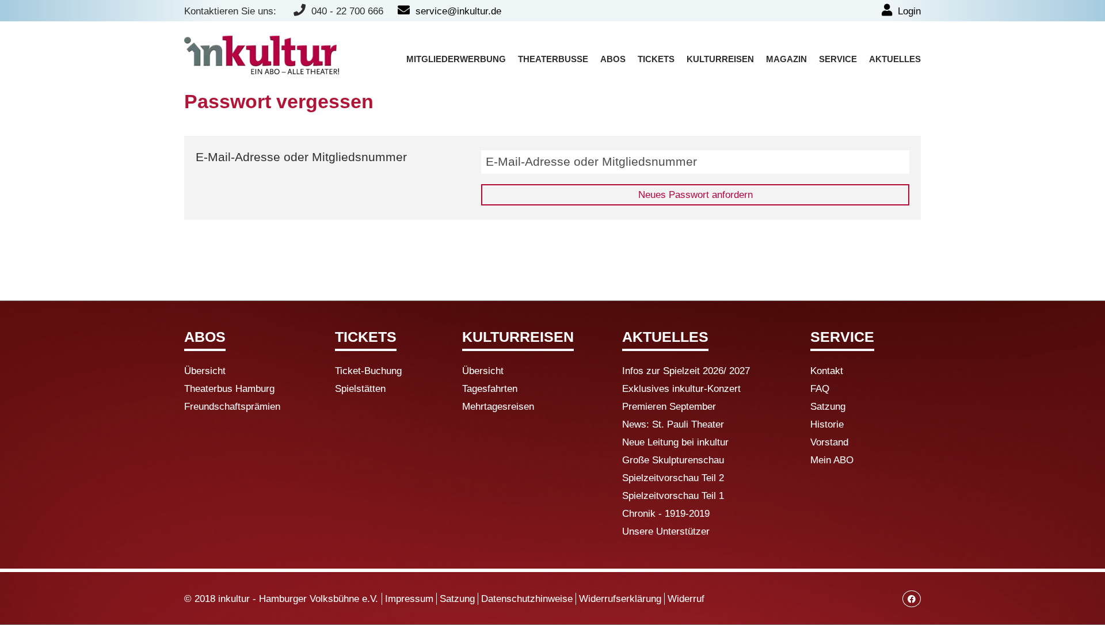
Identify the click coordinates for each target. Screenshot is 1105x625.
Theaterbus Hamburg (229, 388)
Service (838, 59)
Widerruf (686, 598)
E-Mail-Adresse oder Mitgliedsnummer (301, 156)
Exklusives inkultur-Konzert (681, 388)
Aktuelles (895, 59)
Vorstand (829, 442)
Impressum (409, 598)
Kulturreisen (720, 59)
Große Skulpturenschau (673, 460)
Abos (613, 59)
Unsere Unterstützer (666, 531)
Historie (827, 424)
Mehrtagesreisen (498, 406)
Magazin (786, 59)
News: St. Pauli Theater (673, 424)
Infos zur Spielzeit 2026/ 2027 (686, 370)
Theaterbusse (553, 59)
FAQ (819, 388)
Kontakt (826, 370)
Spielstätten (360, 388)
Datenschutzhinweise (527, 598)
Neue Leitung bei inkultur (675, 442)
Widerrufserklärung (620, 598)
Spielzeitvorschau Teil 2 (673, 477)
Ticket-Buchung (368, 370)
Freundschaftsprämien (232, 406)
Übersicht (205, 370)
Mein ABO (831, 460)
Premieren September (669, 406)
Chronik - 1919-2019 (666, 513)
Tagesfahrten (489, 388)
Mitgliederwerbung (456, 59)
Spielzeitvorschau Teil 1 (673, 495)
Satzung (827, 406)
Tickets (656, 59)
